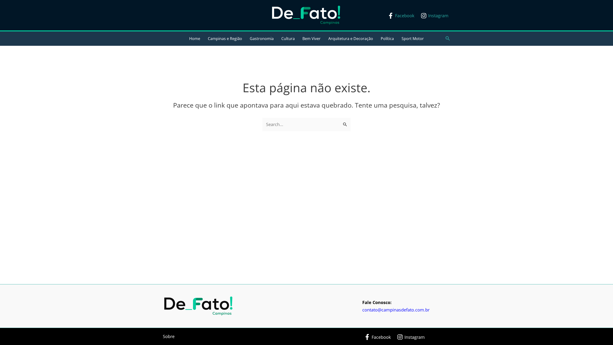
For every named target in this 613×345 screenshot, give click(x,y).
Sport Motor (413, 38)
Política (387, 38)
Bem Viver (311, 38)
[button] (447, 38)
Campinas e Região (225, 38)
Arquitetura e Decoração (350, 38)
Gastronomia (262, 38)
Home (194, 38)
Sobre (169, 336)
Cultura (288, 38)
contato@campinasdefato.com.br (396, 310)
